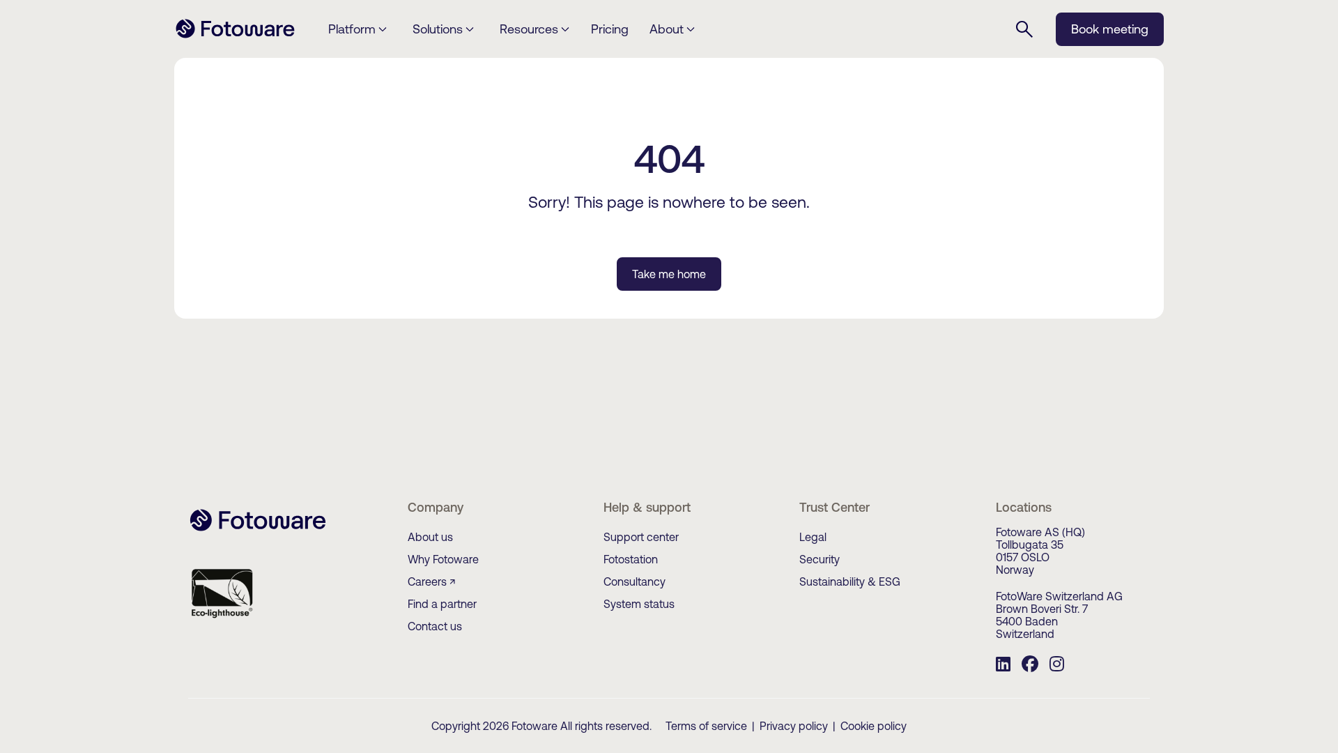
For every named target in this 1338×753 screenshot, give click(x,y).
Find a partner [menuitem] (442, 604)
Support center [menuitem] (641, 537)
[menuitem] (1003, 666)
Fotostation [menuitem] (630, 559)
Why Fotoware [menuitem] (443, 559)
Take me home (669, 274)
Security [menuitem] (819, 559)
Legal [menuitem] (812, 537)
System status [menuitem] (639, 604)
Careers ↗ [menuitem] (432, 581)
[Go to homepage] (235, 36)
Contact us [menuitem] (435, 626)
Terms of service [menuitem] (706, 726)
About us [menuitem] (430, 537)
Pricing (610, 29)
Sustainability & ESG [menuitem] (849, 581)
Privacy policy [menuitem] (794, 726)
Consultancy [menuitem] (634, 581)
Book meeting (1109, 29)
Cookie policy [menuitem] (873, 726)
